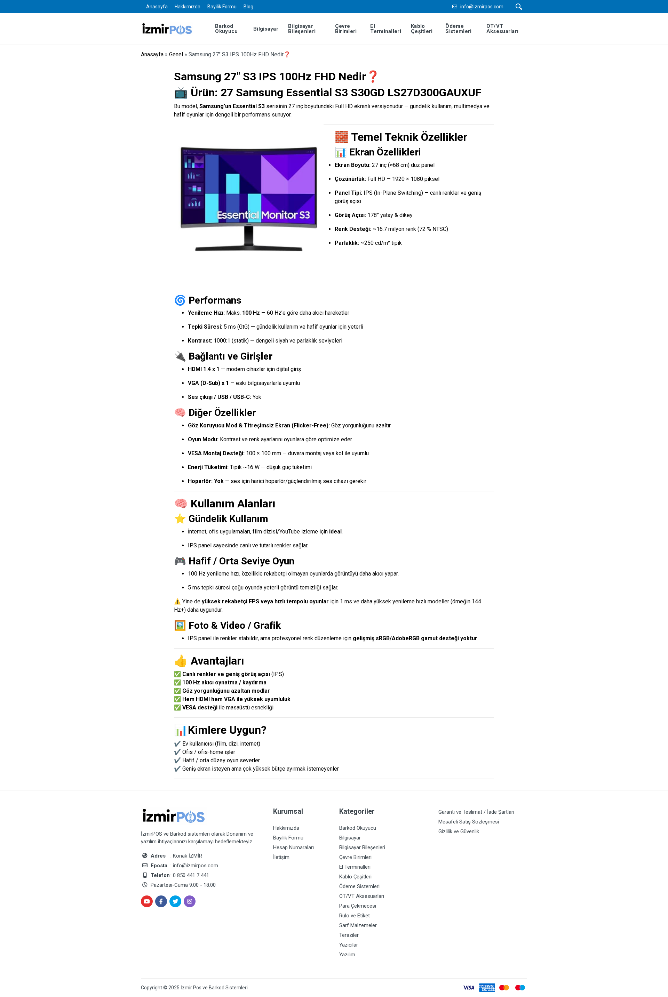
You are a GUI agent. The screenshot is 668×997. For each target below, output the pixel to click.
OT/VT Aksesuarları (361, 896)
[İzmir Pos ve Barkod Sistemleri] (172, 28)
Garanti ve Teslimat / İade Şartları (476, 812)
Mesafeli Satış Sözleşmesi (468, 822)
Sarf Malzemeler (358, 925)
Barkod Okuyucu (357, 828)
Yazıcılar (348, 945)
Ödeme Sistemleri (359, 886)
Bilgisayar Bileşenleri (362, 847)
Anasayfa (157, 6)
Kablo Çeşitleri (355, 877)
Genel (176, 54)
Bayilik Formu (222, 6)
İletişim (281, 857)
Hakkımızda (187, 6)
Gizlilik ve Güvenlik (458, 831)
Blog (248, 6)
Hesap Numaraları (293, 847)
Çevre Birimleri (355, 857)
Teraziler (349, 935)
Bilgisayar (350, 838)
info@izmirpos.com (481, 6)
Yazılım (347, 954)
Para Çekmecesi (357, 906)
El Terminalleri (355, 867)
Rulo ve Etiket (354, 915)
